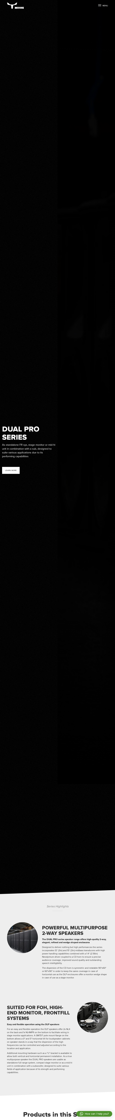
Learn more (11, 470)
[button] (94, 1114)
